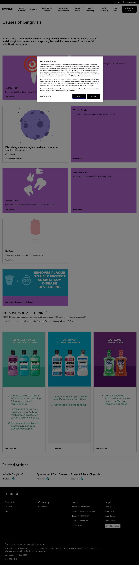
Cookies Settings (45, 96)
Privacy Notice (71, 90)
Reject (79, 96)
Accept (93, 96)
